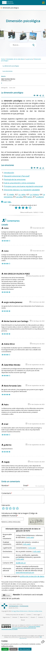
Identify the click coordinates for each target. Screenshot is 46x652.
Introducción (9, 172)
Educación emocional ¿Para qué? (17, 176)
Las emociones (8, 71)
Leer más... (6, 202)
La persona (29, 59)
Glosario (32, 617)
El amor (29, 197)
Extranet (14, 617)
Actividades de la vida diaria (15, 59)
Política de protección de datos (15, 614)
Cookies (28, 614)
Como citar (12, 87)
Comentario (6, 493)
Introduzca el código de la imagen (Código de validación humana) (19, 514)
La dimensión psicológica (11, 66)
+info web (29, 537)
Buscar (23, 620)
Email (33, 485)
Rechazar (13, 649)
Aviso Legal (37, 614)
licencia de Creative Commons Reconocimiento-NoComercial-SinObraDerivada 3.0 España (20, 628)
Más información (25, 649)
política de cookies (7, 646)
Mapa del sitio (24, 617)
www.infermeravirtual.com (25, 573)
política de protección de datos (32, 576)
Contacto (40, 617)
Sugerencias (6, 617)
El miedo (10, 194)
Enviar (6, 594)
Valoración (5, 505)
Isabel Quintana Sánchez (8, 79)
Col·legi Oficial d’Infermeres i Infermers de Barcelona (27, 611)
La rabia (21, 194)
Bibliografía (4, 87)
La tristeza (34, 194)
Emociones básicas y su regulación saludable (22, 190)
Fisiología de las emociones (15, 179)
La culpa (19, 197)
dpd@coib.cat (21, 563)
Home (3, 59)
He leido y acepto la (22, 577)
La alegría (40, 197)
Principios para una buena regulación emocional (23, 186)
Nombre (4, 485)
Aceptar (5, 649)
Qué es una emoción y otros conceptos (19, 183)
